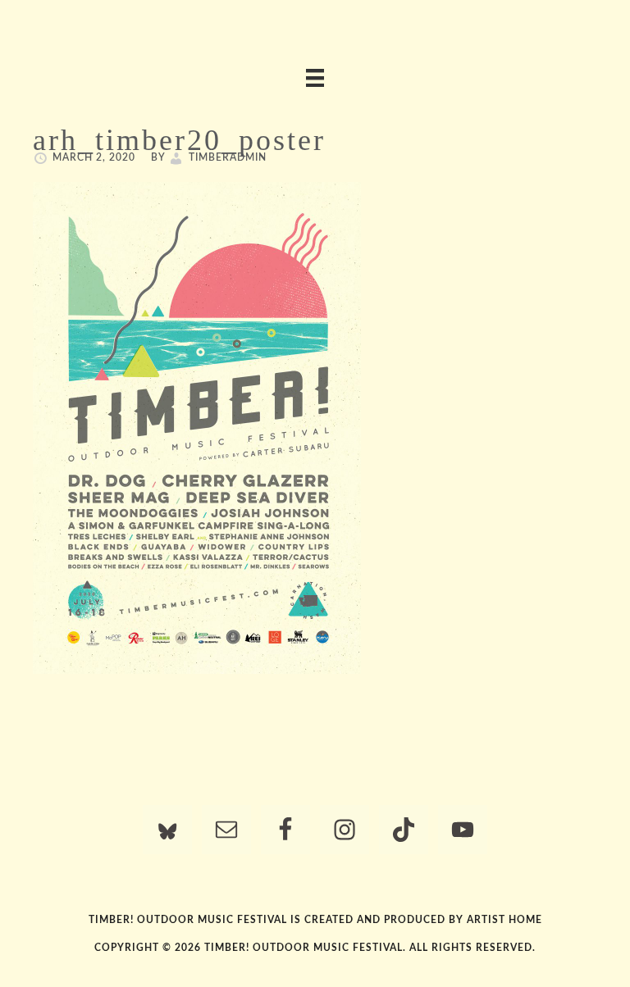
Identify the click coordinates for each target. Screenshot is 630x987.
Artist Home (504, 920)
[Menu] (315, 77)
